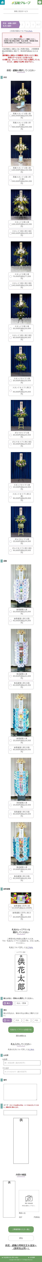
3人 (27, 1020)
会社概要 (32, 1257)
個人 (8, 1003)
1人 (8, 1020)
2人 (17, 1020)
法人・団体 (21, 1003)
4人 (36, 1020)
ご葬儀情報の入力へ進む (21, 1229)
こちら (30, 31)
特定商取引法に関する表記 (11, 1257)
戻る (21, 1238)
